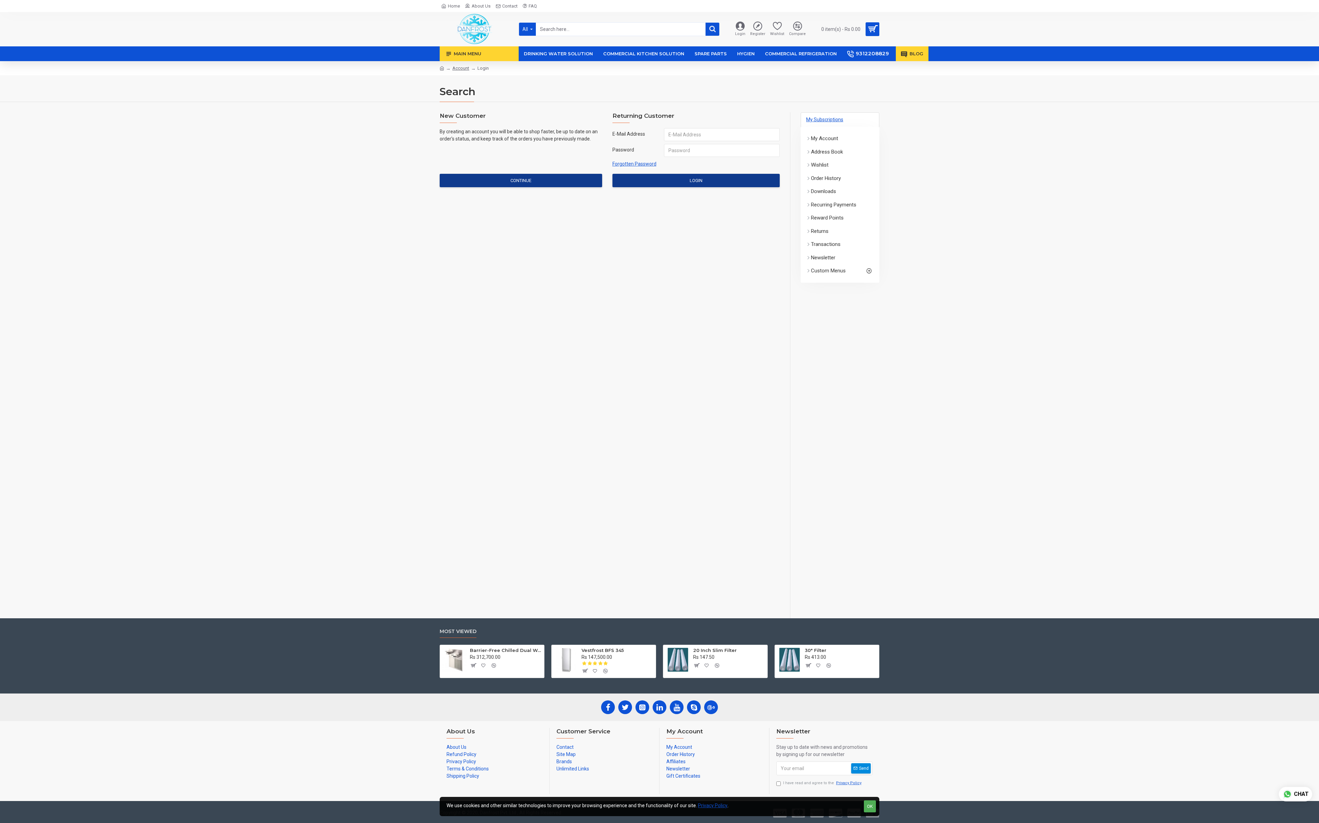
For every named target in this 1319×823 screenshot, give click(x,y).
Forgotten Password (634, 164)
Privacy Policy (713, 805)
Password (623, 150)
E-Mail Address (628, 134)
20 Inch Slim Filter (715, 650)
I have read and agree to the (822, 783)
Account (460, 68)
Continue (520, 180)
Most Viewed (458, 631)
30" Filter (815, 650)
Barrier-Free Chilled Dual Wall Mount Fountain (506, 650)
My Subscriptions (824, 119)
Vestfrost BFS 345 (603, 650)
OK (870, 806)
